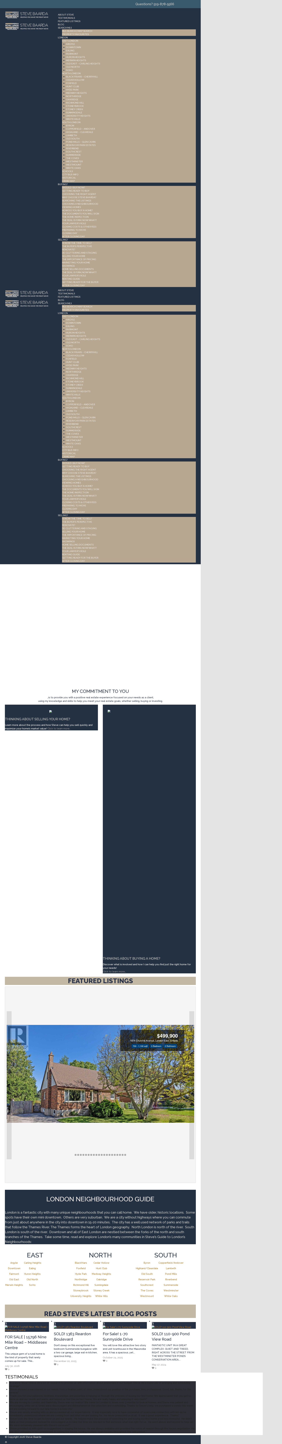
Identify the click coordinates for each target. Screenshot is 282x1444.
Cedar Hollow (101, 1262)
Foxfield (81, 1268)
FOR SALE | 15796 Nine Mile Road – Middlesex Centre (26, 1342)
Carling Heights (32, 1262)
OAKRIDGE (72, 99)
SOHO (69, 70)
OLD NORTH (73, 66)
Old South (147, 1273)
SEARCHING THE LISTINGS (76, 200)
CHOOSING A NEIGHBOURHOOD (80, 203)
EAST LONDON (70, 40)
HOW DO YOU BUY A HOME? (77, 210)
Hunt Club (101, 1268)
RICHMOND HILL (75, 102)
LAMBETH (71, 135)
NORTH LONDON (71, 73)
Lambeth (171, 1268)
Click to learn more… (114, 971)
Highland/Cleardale (147, 1268)
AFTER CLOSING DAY (73, 236)
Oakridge (101, 1279)
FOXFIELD (71, 83)
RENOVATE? (68, 249)
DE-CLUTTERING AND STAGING (79, 252)
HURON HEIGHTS (75, 57)
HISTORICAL (69, 177)
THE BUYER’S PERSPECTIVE (77, 246)
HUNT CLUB (72, 86)
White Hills (101, 1296)
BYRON (70, 125)
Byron (146, 1262)
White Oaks (171, 1296)
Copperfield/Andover (170, 1262)
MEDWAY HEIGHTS (76, 92)
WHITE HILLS (73, 119)
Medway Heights (101, 1273)
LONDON (63, 37)
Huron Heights (32, 1273)
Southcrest (146, 1285)
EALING (70, 50)
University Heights (80, 1296)
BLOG (61, 24)
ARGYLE (70, 44)
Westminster (171, 1290)
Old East (14, 1279)
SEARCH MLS (65, 27)
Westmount (147, 1296)
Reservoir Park (146, 1279)
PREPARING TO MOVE (74, 229)
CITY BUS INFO (70, 174)
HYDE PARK (72, 89)
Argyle (14, 1262)
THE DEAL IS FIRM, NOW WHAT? (79, 272)
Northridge (81, 1279)
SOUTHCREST (74, 151)
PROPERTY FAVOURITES (75, 34)
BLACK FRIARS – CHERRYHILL (82, 76)
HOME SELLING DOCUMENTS (78, 269)
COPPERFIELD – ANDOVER (80, 128)
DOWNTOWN (73, 47)
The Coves (147, 1290)
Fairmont (14, 1273)
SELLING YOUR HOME (73, 256)
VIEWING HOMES (71, 207)
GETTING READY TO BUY (75, 190)
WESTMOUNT (73, 164)
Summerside (171, 1285)
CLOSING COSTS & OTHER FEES (79, 226)
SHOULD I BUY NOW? (73, 187)
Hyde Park (81, 1273)
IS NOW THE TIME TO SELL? (77, 243)
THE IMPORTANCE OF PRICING (79, 259)
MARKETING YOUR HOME (76, 262)
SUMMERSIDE (73, 154)
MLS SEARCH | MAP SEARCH (77, 31)
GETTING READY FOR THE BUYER (80, 282)
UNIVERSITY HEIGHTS (78, 115)
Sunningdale (101, 1285)
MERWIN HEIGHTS (76, 60)
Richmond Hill (81, 1285)
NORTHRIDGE (73, 96)
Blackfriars (81, 1262)
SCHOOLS (67, 171)
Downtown (14, 1268)
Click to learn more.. (59, 728)
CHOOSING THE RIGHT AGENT (79, 194)
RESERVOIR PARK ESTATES (81, 145)
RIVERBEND (72, 148)
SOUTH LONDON (71, 122)
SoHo (32, 1285)
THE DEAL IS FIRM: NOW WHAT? (79, 220)
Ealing (32, 1268)
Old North (32, 1279)
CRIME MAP (68, 181)
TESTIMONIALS (66, 17)
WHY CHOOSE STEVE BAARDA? (79, 197)
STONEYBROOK (75, 106)
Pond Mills (171, 1273)
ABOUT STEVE (66, 14)
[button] (9, 1085)
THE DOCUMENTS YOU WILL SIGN (80, 213)
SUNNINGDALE (74, 112)
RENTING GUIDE (71, 278)
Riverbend (171, 1279)
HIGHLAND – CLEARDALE (79, 132)
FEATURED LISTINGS (69, 21)
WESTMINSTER (74, 161)
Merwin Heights (14, 1285)
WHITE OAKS (73, 167)
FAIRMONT (72, 53)
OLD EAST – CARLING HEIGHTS (83, 63)
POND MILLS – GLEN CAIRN (80, 141)
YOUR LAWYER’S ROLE (74, 223)
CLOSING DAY (69, 233)
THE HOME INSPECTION (75, 216)
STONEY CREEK (74, 109)
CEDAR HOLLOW (75, 79)
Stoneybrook (80, 1290)
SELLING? (63, 239)
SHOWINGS (68, 265)
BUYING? (63, 184)
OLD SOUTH (72, 138)
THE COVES (72, 158)
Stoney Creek (102, 1290)
